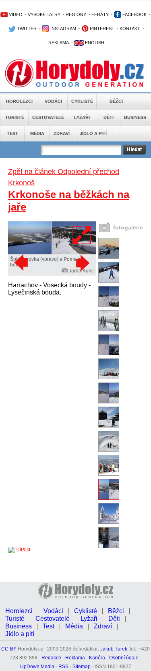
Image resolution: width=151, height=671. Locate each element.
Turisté (14, 117)
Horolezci (19, 101)
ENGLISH (94, 42)
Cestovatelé (48, 117)
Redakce (51, 658)
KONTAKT (130, 28)
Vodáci (53, 101)
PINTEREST (101, 28)
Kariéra (97, 658)
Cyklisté (82, 101)
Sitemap (81, 666)
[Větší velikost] (82, 235)
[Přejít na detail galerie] (52, 253)
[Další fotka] (82, 263)
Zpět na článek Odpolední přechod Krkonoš (63, 177)
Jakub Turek (113, 649)
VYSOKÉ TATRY (44, 14)
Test (12, 133)
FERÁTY (100, 14)
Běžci (116, 101)
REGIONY (76, 14)
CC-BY (9, 649)
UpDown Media (37, 666)
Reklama (75, 658)
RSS (63, 666)
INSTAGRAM (62, 28)
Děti (108, 117)
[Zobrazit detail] (108, 257)
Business (135, 117)
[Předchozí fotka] (22, 263)
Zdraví (62, 133)
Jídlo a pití (93, 133)
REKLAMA (58, 42)
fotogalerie (128, 227)
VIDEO (15, 14)
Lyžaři (82, 117)
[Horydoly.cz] (75, 72)
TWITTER (26, 28)
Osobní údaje (124, 658)
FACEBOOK (134, 14)
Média (37, 133)
